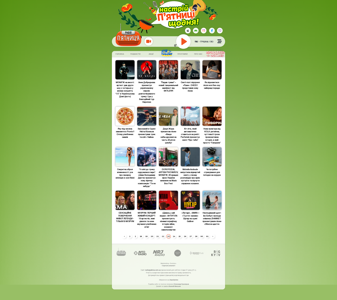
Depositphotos (174, 280)
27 (191, 236)
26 (185, 236)
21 (157, 236)
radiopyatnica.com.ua (153, 270)
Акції (151, 54)
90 (201, 236)
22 (163, 236)
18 (141, 236)
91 (207, 236)
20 (152, 236)
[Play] (189, 41)
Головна (119, 54)
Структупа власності (168, 265)
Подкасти (135, 54)
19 (146, 236)
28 (196, 236)
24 (174, 236)
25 (180, 236)
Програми (182, 54)
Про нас (198, 54)
